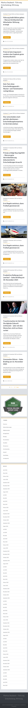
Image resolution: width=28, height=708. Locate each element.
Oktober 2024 (6, 520)
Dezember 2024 (6, 513)
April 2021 (5, 647)
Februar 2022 (5, 616)
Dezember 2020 (6, 660)
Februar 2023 (5, 582)
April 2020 (5, 682)
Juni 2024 (5, 532)
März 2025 (5, 504)
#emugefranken (6, 433)
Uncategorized (9, 41)
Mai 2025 (5, 498)
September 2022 (6, 598)
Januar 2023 (5, 585)
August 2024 (5, 526)
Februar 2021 (5, 654)
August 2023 (5, 563)
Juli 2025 (5, 495)
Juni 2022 (5, 604)
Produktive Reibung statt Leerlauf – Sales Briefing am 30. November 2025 (13, 277)
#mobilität (5, 442)
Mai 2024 (5, 535)
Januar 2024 (5, 548)
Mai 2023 (5, 573)
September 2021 (6, 632)
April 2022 (5, 610)
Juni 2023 (5, 569)
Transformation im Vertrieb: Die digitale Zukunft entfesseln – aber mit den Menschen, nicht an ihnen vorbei (14, 307)
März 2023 (5, 579)
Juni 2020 (5, 676)
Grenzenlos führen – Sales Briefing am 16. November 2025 (13, 361)
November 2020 (6, 663)
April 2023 (5, 576)
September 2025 (6, 488)
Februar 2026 (5, 476)
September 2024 (6, 523)
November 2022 (6, 591)
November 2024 (6, 516)
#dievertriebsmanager (7, 427)
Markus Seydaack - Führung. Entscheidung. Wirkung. (11, 3)
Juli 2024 (5, 529)
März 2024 (5, 541)
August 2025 (5, 491)
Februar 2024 (5, 544)
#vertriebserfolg (9, 106)
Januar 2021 (5, 657)
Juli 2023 (5, 566)
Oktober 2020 (6, 666)
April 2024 (5, 538)
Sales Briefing (8, 380)
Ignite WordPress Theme (10, 704)
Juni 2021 (5, 641)
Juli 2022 (5, 601)
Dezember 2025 (6, 482)
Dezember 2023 (6, 551)
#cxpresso (5, 424)
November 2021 (6, 626)
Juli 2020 (5, 672)
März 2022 (5, 613)
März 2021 (5, 651)
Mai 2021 (5, 644)
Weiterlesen (7, 38)
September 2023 (6, 560)
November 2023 (6, 554)
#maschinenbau (6, 439)
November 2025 (6, 485)
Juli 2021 (5, 638)
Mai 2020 (5, 679)
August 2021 (5, 635)
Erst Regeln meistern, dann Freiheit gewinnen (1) (14, 232)
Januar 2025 (5, 510)
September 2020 (6, 669)
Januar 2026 (5, 479)
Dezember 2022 (6, 588)
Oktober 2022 (6, 594)
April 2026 (5, 470)
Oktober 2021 (6, 629)
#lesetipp (5, 436)
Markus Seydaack (20, 14)
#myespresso (5, 445)
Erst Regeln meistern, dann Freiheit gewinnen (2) (14, 190)
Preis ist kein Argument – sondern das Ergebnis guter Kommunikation (13, 54)
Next (17, 387)
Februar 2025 (5, 507)
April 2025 (5, 501)
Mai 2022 (5, 607)
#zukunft (4, 452)
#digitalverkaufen (10, 347)
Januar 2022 (5, 619)
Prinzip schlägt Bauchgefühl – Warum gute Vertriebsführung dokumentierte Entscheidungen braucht (14, 157)
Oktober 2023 (6, 557)
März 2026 (5, 473)
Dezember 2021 (6, 622)
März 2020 (5, 685)
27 (14, 387)
